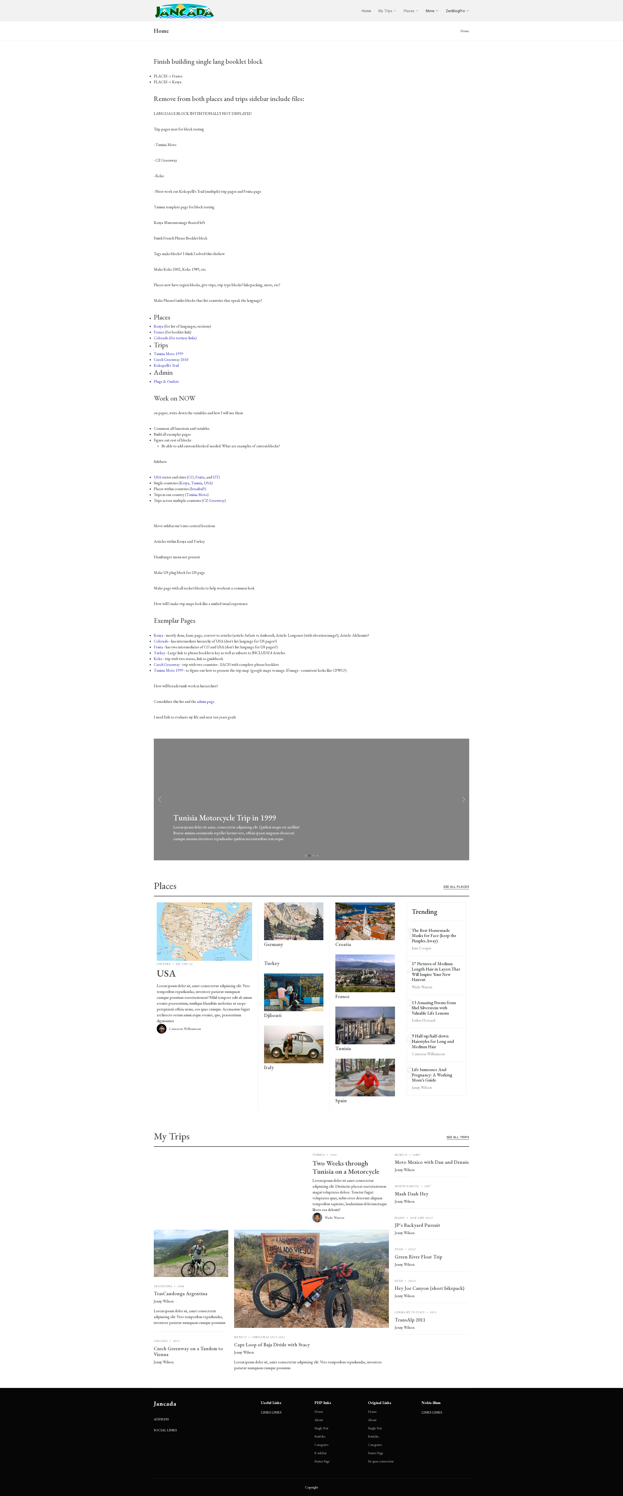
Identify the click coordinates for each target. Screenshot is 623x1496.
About (318, 1420)
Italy (269, 1067)
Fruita (200, 477)
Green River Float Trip (418, 1257)
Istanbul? (198, 488)
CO (191, 477)
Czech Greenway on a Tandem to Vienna (188, 1351)
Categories (321, 1444)
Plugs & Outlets (166, 381)
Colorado (161, 641)
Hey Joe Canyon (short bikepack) (429, 1288)
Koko (158, 658)
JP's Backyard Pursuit (417, 1225)
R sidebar (320, 1453)
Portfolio (319, 1436)
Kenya (158, 326)
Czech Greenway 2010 (171, 359)
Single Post (321, 1428)
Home (366, 11)
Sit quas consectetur (381, 1461)
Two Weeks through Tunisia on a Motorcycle (345, 1167)
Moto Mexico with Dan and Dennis (432, 1162)
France (159, 332)
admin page (205, 701)
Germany (273, 944)
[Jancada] (185, 10)
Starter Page (322, 1461)
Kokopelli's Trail (166, 365)
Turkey (159, 652)
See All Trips (458, 1137)
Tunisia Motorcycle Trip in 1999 (224, 818)
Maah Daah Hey (411, 1194)
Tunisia (196, 483)
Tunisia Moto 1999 (168, 353)
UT (216, 477)
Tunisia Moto (196, 494)
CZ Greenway (214, 500)
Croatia (343, 944)
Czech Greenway (167, 664)
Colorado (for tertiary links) (175, 337)
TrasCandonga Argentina (180, 1293)
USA (157, 477)
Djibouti (273, 1015)
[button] (463, 799)
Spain (341, 1100)
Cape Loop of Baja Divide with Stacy (272, 1344)
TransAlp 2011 (410, 1320)
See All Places (456, 887)
